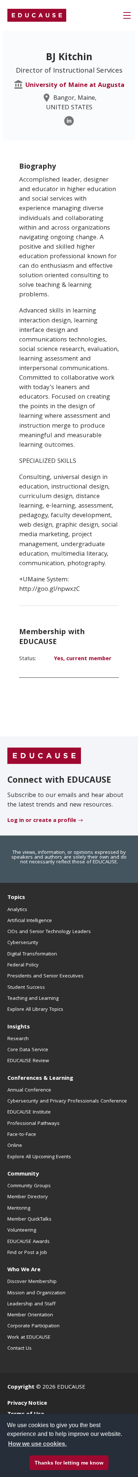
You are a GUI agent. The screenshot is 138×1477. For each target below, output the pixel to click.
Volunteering (21, 1230)
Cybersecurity (22, 943)
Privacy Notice (27, 1403)
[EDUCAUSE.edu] (36, 15)
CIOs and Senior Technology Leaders (49, 932)
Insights (18, 1027)
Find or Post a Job (27, 1253)
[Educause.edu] (44, 756)
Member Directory (27, 1197)
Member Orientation (30, 1315)
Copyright (21, 1387)
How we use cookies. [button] (37, 1444)
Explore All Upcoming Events (39, 1157)
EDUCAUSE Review (28, 1061)
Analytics (17, 910)
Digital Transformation (32, 954)
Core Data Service (27, 1050)
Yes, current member (83, 659)
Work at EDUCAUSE (28, 1338)
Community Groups (29, 1186)
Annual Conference (29, 1090)
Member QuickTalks (29, 1219)
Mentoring (18, 1208)
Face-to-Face (21, 1135)
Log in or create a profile (41, 821)
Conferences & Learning (40, 1078)
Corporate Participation (33, 1326)
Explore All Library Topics (35, 1010)
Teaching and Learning (33, 999)
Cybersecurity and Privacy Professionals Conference (67, 1101)
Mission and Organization (36, 1293)
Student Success (26, 988)
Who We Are (23, 1270)
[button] (127, 15)
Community (23, 1174)
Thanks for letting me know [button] (69, 1463)
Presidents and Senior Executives (45, 976)
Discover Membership (32, 1282)
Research (18, 1039)
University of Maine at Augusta (74, 85)
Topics (16, 898)
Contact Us (19, 1349)
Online (14, 1146)
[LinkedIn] (69, 121)
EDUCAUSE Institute (29, 1112)
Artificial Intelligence (29, 921)
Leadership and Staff (31, 1304)
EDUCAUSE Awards (28, 1242)
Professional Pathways (33, 1124)
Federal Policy (23, 965)
